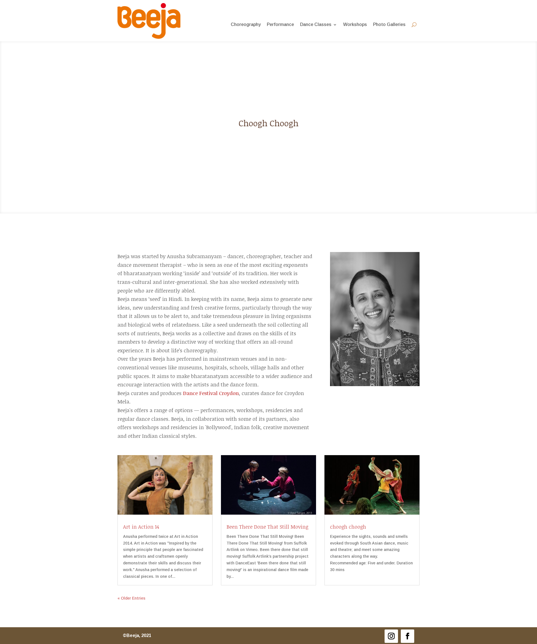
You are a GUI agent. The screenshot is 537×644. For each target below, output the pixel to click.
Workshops (355, 25)
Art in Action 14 (141, 526)
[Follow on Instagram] (391, 636)
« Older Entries (131, 598)
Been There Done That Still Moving (267, 526)
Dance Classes (315, 25)
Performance (280, 25)
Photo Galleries (389, 25)
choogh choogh (348, 526)
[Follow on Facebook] (407, 636)
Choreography (246, 25)
